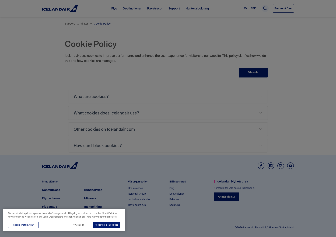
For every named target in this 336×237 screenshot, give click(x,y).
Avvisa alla (78, 225)
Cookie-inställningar (23, 225)
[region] (64, 220)
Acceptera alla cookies (106, 225)
